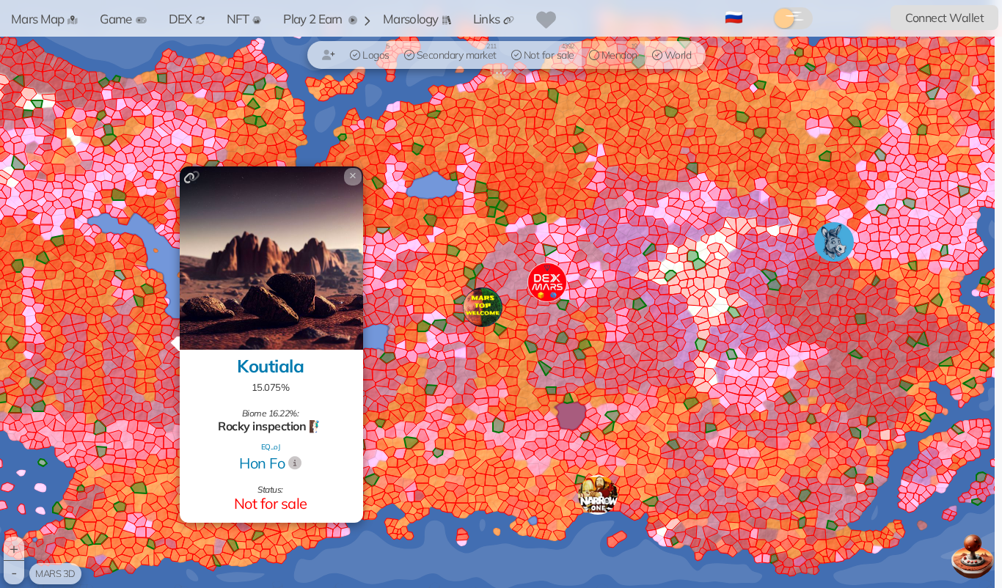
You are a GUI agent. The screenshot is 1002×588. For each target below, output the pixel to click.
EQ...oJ (270, 447)
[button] (598, 495)
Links (486, 18)
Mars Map (37, 18)
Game (115, 18)
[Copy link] (192, 177)
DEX (180, 18)
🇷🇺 (734, 16)
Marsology (411, 18)
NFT (238, 18)
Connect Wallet (944, 17)
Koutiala (270, 366)
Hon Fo (262, 463)
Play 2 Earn (314, 18)
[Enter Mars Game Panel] (973, 556)
